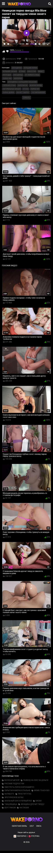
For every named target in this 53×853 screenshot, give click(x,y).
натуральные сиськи (11, 89)
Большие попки (30, 68)
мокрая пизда (36, 85)
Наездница (18, 75)
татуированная (38, 92)
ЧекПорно (18, 78)
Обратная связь (19, 826)
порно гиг (35, 89)
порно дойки (8, 92)
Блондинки (16, 68)
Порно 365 (7, 78)
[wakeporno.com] (19, 6)
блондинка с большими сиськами (22, 82)
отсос (25, 89)
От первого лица (32, 75)
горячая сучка (9, 85)
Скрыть (26, 98)
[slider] (13, 44)
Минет (41, 71)
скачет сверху (22, 92)
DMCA (38, 826)
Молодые (7, 75)
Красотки (32, 71)
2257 (32, 826)
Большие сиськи (10, 71)
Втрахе (22, 71)
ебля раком (22, 85)
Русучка (35, 836)
